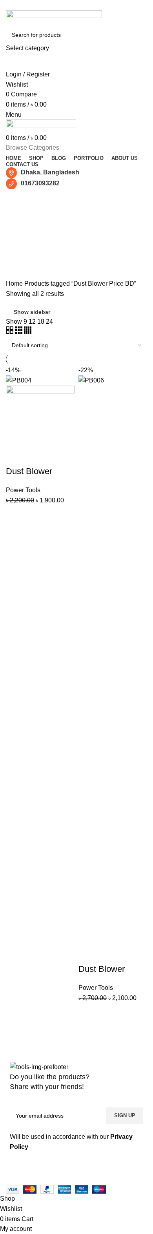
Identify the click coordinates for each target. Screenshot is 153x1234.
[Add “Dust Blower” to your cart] (16, 515)
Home (15, 283)
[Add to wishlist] (16, 535)
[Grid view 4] (27, 331)
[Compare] (37, 515)
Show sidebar (32, 312)
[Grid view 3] (19, 331)
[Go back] (16, 199)
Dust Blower (29, 471)
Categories (28, 237)
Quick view (58, 515)
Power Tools (23, 490)
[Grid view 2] (10, 331)
